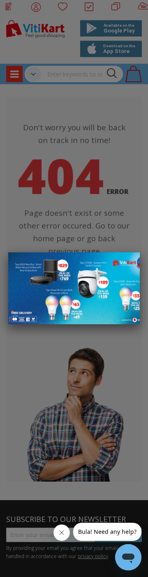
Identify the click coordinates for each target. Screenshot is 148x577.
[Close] (128, 263)
